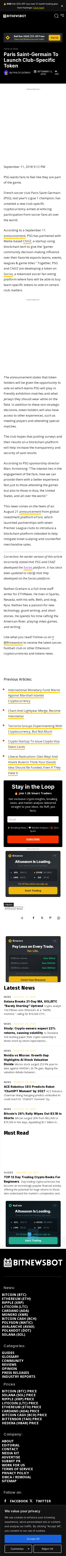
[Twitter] (31, 1501)
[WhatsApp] (58, 918)
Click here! (38, 7)
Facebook (19, 1501)
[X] (41, 918)
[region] (33, 1531)
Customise (17, 1548)
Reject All (47, 1548)
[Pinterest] (50, 918)
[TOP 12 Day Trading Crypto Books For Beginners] (33, 1154)
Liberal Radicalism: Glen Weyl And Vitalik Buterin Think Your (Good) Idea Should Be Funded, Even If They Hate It (34, 764)
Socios (8, 274)
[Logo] (14, 16)
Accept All (33, 1538)
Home (7, 48)
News (15, 48)
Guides (8, 1173)
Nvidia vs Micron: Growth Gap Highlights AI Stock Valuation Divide (26, 1059)
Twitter (43, 1501)
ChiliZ (27, 241)
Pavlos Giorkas (21, 73)
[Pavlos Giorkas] (7, 72)
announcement (14, 236)
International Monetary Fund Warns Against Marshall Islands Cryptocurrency (34, 695)
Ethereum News (14, 909)
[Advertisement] (33, 124)
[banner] (33, 37)
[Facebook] (33, 918)
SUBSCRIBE (33, 839)
